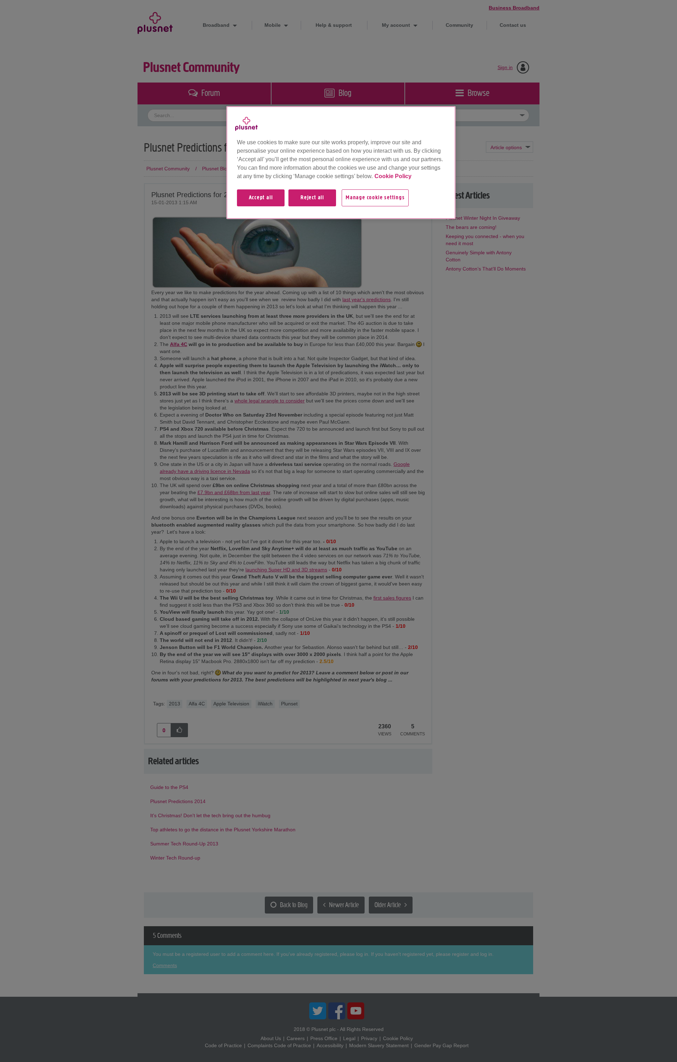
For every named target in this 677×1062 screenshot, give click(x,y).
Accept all (261, 198)
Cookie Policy (392, 176)
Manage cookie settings (375, 198)
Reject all (312, 198)
